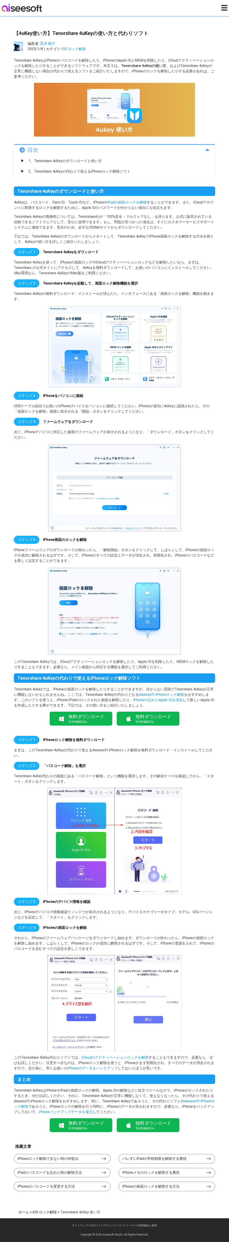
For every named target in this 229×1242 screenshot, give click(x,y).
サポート (95, 1225)
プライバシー (111, 1225)
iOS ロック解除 (74, 49)
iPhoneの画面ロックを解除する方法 (151, 1186)
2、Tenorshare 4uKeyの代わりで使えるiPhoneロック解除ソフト (79, 171)
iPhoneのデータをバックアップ (93, 1068)
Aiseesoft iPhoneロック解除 (161, 694)
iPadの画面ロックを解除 (127, 202)
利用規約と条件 (147, 1225)
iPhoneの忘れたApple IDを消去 (158, 700)
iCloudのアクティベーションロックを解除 (115, 1057)
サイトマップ (80, 1225)
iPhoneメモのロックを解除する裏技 (151, 1172)
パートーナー (129, 1225)
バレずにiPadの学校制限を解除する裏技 (154, 1158)
